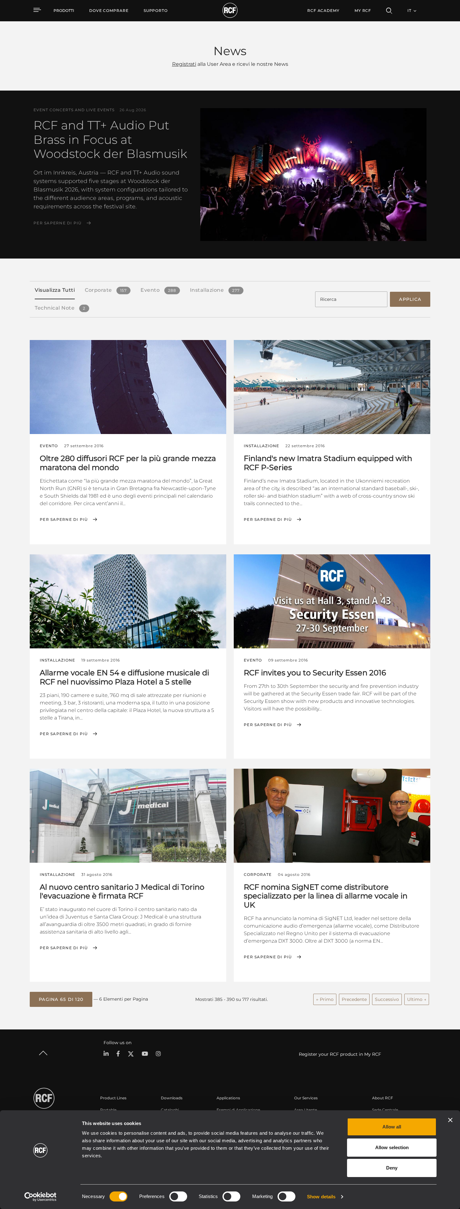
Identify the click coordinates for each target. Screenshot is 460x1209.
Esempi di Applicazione (238, 1109)
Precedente (354, 999)
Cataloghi (170, 1109)
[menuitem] (109, 10)
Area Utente (305, 1109)
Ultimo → (416, 999)
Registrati (184, 64)
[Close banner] (450, 1120)
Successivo (387, 999)
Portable (108, 1109)
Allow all (391, 1126)
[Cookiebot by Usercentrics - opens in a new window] (40, 1196)
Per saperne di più (57, 223)
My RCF (363, 10)
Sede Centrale (385, 1109)
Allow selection (392, 1147)
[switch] (178, 1196)
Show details (321, 1196)
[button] (61, 999)
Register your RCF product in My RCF (340, 1054)
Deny (391, 1167)
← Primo (325, 999)
